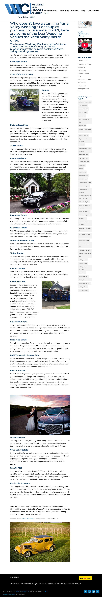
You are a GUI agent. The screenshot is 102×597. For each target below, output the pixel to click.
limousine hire (82, 172)
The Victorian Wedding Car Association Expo (84, 236)
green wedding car (83, 158)
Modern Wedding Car (84, 202)
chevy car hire (82, 125)
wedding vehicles (83, 287)
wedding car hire (83, 263)
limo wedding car (83, 179)
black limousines (83, 105)
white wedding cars (83, 290)
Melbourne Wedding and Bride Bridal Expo (85, 197)
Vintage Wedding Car (84, 240)
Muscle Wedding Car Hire (85, 215)
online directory (27, 519)
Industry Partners (74, 584)
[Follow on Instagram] (93, 591)
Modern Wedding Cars (84, 211)
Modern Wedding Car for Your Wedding (85, 207)
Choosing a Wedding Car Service (85, 130)
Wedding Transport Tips (84, 283)
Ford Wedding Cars (83, 154)
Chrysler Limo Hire (83, 135)
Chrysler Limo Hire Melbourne (83, 140)
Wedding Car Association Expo (85, 255)
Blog (83, 11)
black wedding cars (83, 109)
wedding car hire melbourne (83, 268)
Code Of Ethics (49, 11)
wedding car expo (83, 260)
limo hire (81, 168)
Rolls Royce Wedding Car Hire (85, 229)
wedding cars (82, 273)
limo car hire (82, 165)
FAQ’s (35, 584)
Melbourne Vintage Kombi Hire (83, 88)
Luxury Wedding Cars (84, 186)
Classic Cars (82, 145)
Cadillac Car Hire (83, 112)
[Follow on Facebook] (85, 591)
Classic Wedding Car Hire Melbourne (85, 150)
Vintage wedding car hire (84, 245)
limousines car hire (83, 175)
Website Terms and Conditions (20, 584)
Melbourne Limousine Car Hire (83, 73)
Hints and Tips (61, 584)
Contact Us (93, 11)
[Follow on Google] (97, 591)
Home (28, 11)
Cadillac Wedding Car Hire (84, 121)
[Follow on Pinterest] (89, 591)
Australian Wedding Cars (85, 102)
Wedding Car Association (85, 250)
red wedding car (83, 218)
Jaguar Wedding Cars (84, 161)
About (37, 11)
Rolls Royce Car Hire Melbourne (84, 223)
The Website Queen (22, 591)
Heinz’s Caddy (83, 61)
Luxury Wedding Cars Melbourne (84, 191)
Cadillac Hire (82, 116)
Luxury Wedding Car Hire (85, 182)
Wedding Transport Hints (85, 280)
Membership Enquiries (46, 584)
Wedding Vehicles (69, 11)
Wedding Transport (83, 276)
